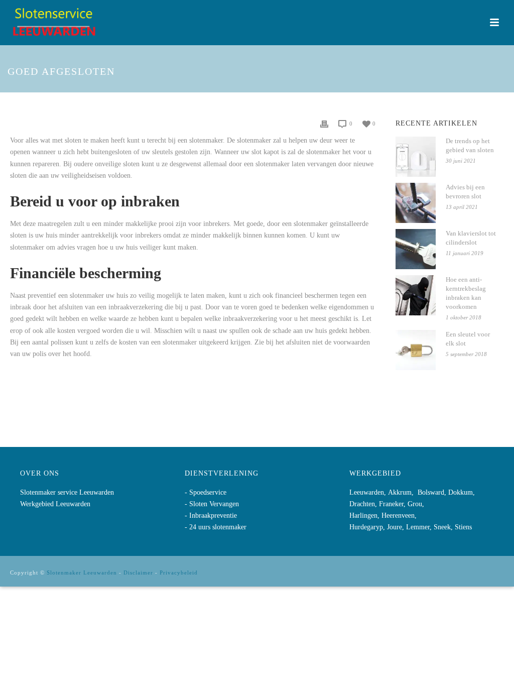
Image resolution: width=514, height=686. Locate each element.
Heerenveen (398, 515)
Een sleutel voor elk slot (468, 338)
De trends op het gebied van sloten (470, 145)
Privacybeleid (179, 572)
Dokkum (460, 492)
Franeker (391, 504)
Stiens (463, 527)
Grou (415, 504)
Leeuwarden (366, 492)
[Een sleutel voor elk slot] (416, 350)
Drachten (362, 504)
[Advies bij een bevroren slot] (416, 203)
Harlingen (363, 515)
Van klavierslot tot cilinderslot (471, 238)
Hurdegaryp (366, 527)
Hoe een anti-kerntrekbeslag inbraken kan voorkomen (466, 293)
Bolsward (431, 492)
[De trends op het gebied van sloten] (416, 157)
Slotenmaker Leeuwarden (82, 572)
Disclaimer (138, 572)
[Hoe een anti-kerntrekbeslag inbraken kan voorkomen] (416, 295)
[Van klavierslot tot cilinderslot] (416, 249)
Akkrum (400, 492)
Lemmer (418, 527)
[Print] (324, 123)
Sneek (442, 527)
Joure (394, 527)
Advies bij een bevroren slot (465, 191)
